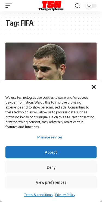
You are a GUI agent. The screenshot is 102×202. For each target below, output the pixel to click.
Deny (51, 167)
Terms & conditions (38, 195)
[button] (94, 87)
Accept (51, 152)
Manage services (49, 137)
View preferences (51, 182)
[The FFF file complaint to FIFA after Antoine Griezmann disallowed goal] (51, 70)
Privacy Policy (65, 195)
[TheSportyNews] (51, 5)
